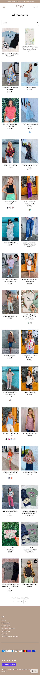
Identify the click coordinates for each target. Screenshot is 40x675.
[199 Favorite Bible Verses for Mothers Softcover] (29, 36)
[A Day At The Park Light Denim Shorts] (10, 110)
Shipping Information (8, 628)
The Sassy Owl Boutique (20, 669)
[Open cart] (37, 7)
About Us (4, 634)
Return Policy (6, 626)
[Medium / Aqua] (30, 210)
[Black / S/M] (8, 208)
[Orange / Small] (11, 478)
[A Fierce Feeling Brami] (10, 188)
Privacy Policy (6, 623)
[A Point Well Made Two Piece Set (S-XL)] (10, 378)
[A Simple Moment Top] (29, 419)
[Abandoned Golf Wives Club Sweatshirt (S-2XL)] (29, 534)
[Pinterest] (7, 660)
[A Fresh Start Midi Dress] (10, 229)
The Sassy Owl (6, 631)
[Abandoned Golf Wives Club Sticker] (10, 534)
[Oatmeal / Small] (9, 478)
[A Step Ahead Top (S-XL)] (10, 458)
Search (4, 620)
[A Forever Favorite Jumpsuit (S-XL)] (29, 188)
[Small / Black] (6, 439)
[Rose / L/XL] (13, 208)
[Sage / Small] (30, 132)
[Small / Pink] (9, 439)
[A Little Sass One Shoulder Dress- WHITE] (29, 265)
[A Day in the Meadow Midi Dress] (29, 110)
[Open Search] (34, 7)
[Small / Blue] (11, 439)
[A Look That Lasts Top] (10, 302)
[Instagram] (5, 660)
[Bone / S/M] (10, 208)
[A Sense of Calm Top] (29, 378)
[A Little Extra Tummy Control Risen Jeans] (29, 229)
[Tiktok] (12, 660)
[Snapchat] (10, 660)
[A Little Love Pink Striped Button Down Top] (10, 265)
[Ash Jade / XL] (10, 400)
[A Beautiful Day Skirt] (29, 74)
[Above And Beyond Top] (29, 570)
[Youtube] (15, 660)
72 (22, 601)
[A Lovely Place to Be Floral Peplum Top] (29, 342)
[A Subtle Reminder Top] (29, 458)
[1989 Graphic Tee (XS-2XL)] (10, 40)
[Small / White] (14, 439)
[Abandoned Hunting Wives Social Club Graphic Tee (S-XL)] (10, 570)
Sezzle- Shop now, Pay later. (10, 636)
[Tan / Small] (31, 323)
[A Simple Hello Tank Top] (10, 419)
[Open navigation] (6, 6)
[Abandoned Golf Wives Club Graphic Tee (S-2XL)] (29, 497)
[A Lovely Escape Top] (10, 342)
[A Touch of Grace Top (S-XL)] (10, 497)
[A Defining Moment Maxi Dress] (29, 151)
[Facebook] (2, 660)
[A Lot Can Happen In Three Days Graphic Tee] (29, 301)
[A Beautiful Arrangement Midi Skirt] (10, 74)
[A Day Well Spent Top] (10, 151)
